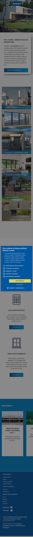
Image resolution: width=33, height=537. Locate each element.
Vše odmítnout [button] (19, 284)
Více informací (17, 262)
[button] (16, 288)
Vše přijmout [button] (19, 281)
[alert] (16, 268)
